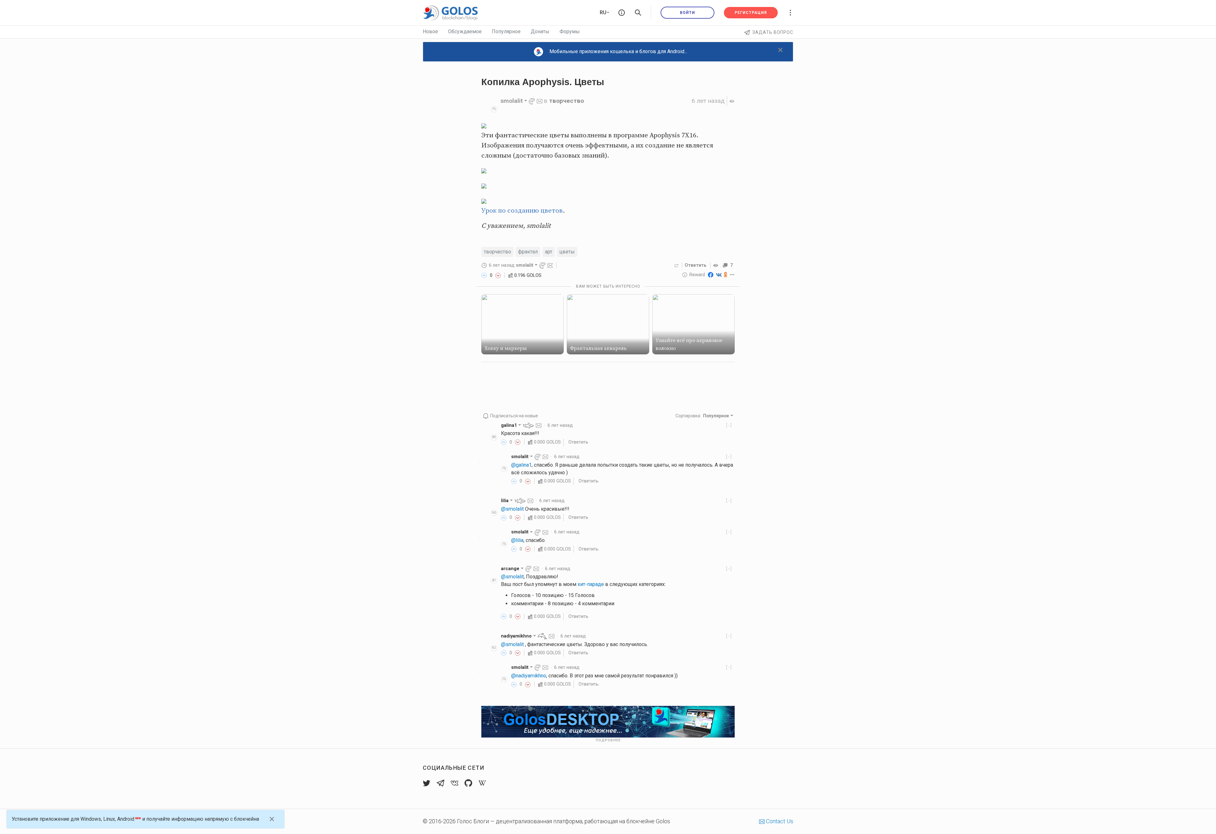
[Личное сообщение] (539, 100)
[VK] (719, 274)
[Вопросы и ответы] (621, 12)
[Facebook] (710, 274)
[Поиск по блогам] (638, 12)
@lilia (517, 540)
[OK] (725, 274)
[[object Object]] (716, 265)
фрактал (528, 252)
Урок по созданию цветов (522, 211)
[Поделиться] (677, 265)
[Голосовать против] (498, 275)
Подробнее (608, 740)
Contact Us (779, 821)
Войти (687, 12)
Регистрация (751, 12)
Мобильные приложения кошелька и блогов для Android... (618, 51)
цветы (567, 252)
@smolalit (512, 509)
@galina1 (521, 465)
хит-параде (591, 584)
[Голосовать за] (484, 275)
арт (548, 252)
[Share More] (732, 274)
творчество (566, 100)
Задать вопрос (772, 32)
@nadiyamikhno (528, 676)
